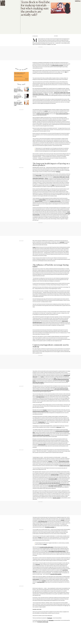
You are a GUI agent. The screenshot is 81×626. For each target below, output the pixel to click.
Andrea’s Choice (57, 92)
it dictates (62, 520)
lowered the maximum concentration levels (40, 411)
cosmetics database (42, 199)
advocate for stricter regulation (55, 574)
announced (38, 564)
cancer (42, 376)
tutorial (68, 211)
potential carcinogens (55, 474)
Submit (26, 78)
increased (43, 580)
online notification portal (42, 521)
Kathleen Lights (63, 92)
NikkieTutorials (41, 178)
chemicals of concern (39, 201)
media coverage (38, 175)
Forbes (53, 185)
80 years (39, 537)
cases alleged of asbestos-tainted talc (55, 485)
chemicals (50, 461)
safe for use (59, 427)
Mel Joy (46, 178)
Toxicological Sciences (40, 396)
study (55, 378)
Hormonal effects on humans (64, 461)
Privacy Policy (15, 80)
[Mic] (3, 3)
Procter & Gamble (36, 579)
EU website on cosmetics (49, 527)
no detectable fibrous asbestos (64, 484)
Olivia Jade (68, 92)
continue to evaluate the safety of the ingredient (41, 435)
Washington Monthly (61, 551)
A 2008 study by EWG (42, 444)
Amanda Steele (35, 178)
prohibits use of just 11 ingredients (43, 113)
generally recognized (56, 497)
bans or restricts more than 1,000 (62, 113)
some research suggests (53, 478)
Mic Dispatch (51, 620)
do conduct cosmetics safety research (46, 547)
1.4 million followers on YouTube (57, 65)
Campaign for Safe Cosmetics (55, 201)
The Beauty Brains (41, 422)
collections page (45, 621)
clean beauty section (41, 582)
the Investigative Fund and (53, 551)
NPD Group (58, 171)
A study (34, 247)
